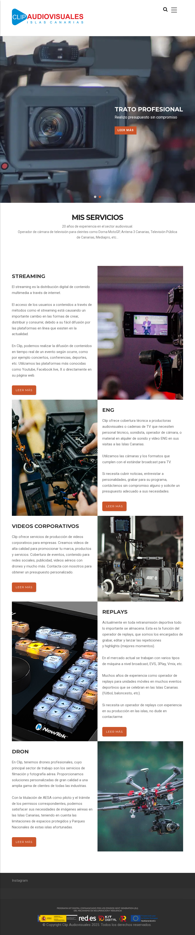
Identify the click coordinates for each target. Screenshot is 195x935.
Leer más (125, 130)
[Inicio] (53, 14)
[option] (97, 119)
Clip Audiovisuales (76, 925)
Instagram (20, 880)
